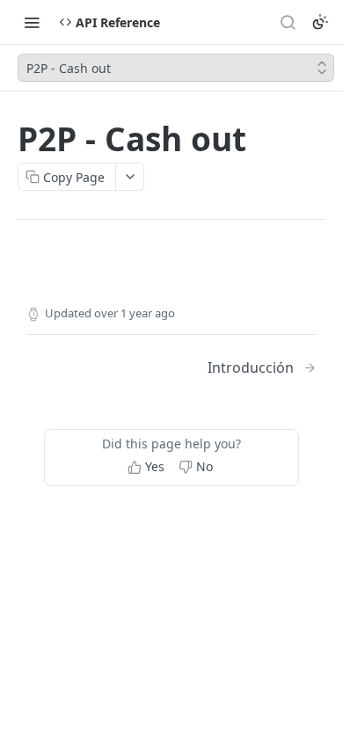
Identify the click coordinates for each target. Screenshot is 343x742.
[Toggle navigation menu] (32, 22)
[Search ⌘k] (288, 22)
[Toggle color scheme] (320, 22)
